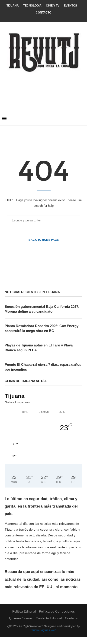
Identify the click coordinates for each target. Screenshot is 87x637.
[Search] (82, 118)
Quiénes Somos (20, 618)
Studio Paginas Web (43, 630)
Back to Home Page (44, 239)
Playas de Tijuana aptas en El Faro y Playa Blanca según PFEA (39, 347)
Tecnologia (32, 5)
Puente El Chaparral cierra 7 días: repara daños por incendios (43, 367)
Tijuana (12, 5)
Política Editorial (24, 611)
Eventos (70, 5)
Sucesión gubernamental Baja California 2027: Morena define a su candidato (42, 309)
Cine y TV (52, 5)
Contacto (43, 12)
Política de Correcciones (57, 611)
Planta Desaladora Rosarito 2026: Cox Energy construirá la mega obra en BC (41, 328)
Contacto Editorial (49, 618)
